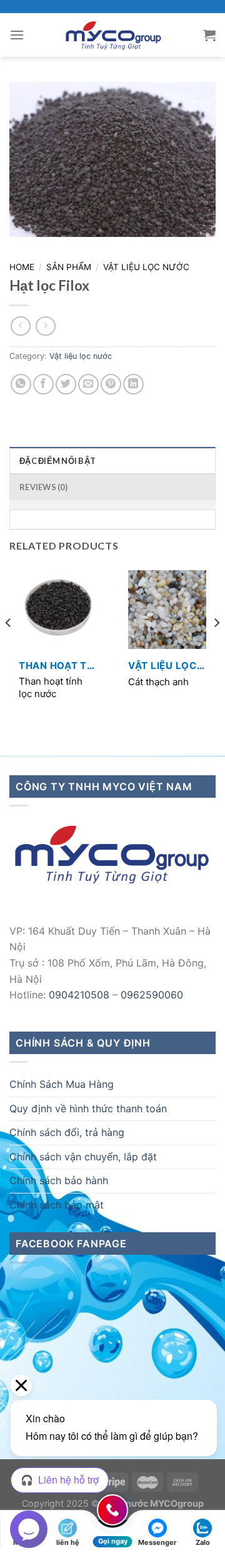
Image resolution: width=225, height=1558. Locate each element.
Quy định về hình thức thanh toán (88, 1108)
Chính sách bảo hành (58, 1180)
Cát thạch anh (158, 682)
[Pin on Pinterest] (111, 384)
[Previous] (8, 648)
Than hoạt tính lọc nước (50, 687)
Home (21, 267)
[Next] (216, 648)
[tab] (112, 460)
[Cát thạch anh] (167, 609)
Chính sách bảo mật (56, 1205)
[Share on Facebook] (43, 384)
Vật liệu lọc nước (146, 267)
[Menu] (16, 34)
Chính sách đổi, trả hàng (66, 1132)
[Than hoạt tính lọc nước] (58, 609)
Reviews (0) (43, 487)
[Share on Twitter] (66, 384)
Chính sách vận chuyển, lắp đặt (83, 1156)
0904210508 (79, 994)
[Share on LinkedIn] (133, 384)
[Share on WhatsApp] (21, 384)
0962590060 (152, 994)
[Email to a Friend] (88, 384)
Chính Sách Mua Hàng (61, 1084)
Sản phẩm (68, 267)
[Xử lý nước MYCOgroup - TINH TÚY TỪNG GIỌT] (114, 35)
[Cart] (209, 35)
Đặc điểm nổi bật (57, 461)
